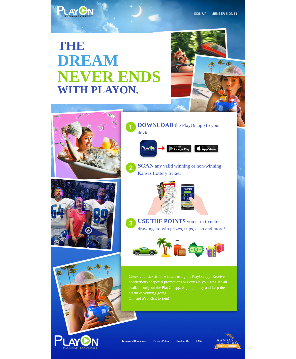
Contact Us (182, 341)
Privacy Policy (161, 341)
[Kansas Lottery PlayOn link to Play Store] (179, 148)
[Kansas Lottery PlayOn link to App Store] (206, 148)
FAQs (199, 341)
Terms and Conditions (134, 341)
